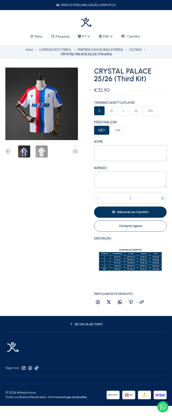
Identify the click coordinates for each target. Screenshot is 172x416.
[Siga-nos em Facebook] (30, 368)
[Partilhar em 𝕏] (109, 302)
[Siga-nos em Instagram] (23, 368)
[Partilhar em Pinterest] (131, 302)
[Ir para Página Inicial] (86, 22)
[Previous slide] (8, 151)
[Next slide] (74, 151)
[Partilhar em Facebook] (98, 302)
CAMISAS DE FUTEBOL (55, 49)
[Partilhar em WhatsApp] (120, 302)
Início (29, 49)
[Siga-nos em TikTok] (36, 368)
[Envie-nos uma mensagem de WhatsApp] (162, 406)
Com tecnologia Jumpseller (67, 397)
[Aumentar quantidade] (162, 198)
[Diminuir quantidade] (98, 198)
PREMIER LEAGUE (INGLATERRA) (100, 49)
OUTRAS (135, 49)
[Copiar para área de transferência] (142, 302)
